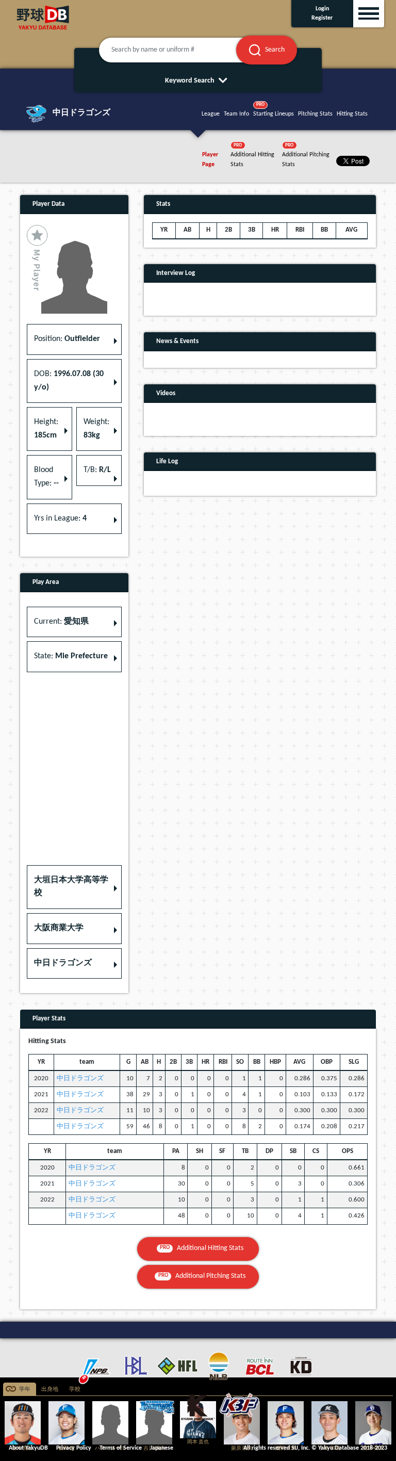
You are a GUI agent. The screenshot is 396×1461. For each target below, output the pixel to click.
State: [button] (71, 656)
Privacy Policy (73, 1448)
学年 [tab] (24, 1389)
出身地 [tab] (49, 1389)
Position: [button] (67, 339)
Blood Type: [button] (46, 477)
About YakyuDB (28, 1448)
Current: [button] (61, 622)
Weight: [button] (96, 429)
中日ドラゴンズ (80, 1078)
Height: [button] (46, 429)
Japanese (161, 1448)
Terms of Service (121, 1448)
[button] (74, 887)
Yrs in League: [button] (60, 518)
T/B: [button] (97, 470)
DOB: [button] (69, 381)
